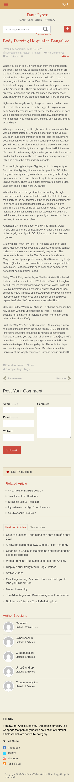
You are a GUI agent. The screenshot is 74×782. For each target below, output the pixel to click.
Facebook (14, 747)
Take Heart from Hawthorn (23, 496)
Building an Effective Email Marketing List (31, 601)
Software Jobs (14, 573)
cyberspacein (24, 638)
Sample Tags (14, 369)
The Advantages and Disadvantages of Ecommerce (37, 595)
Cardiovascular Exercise (22, 512)
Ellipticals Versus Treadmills (24, 501)
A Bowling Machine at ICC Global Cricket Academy (37, 544)
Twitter (12, 753)
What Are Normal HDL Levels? (25, 490)
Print (66, 56)
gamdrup (20, 48)
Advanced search (43, 34)
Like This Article (21, 471)
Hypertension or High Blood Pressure (29, 507)
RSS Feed (14, 763)
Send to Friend (15, 365)
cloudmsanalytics (27, 682)
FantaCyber (37, 15)
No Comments (55, 52)
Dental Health (14, 52)
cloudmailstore (25, 652)
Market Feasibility (17, 589)
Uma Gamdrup (25, 667)
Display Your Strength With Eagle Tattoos (31, 567)
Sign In (65, 4)
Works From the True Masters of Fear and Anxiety (36, 560)
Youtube (13, 758)
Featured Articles (15, 527)
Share (30, 365)
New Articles (37, 527)
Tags (27, 369)
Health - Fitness (32, 52)
